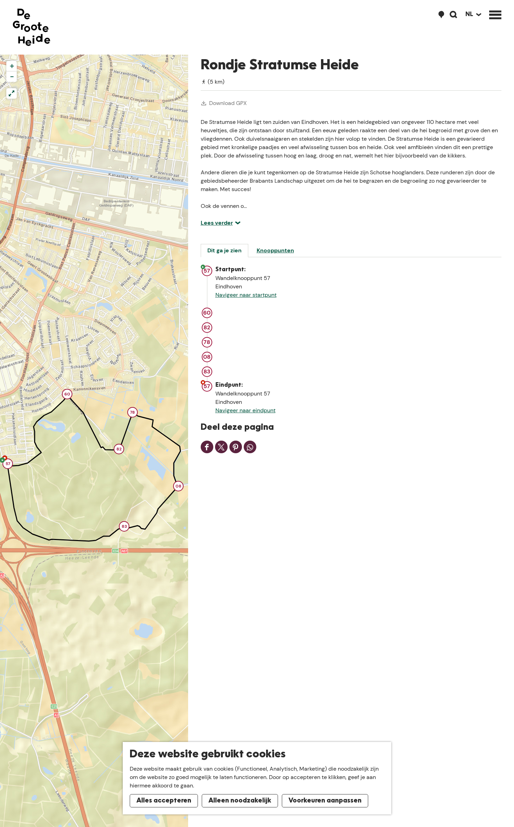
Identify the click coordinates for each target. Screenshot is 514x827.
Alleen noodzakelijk (239, 801)
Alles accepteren (163, 801)
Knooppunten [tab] (275, 250)
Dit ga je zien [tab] (224, 250)
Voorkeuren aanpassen (325, 801)
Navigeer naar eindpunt (245, 410)
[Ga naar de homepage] (31, 27)
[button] (7, 465)
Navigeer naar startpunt (246, 295)
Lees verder (217, 222)
